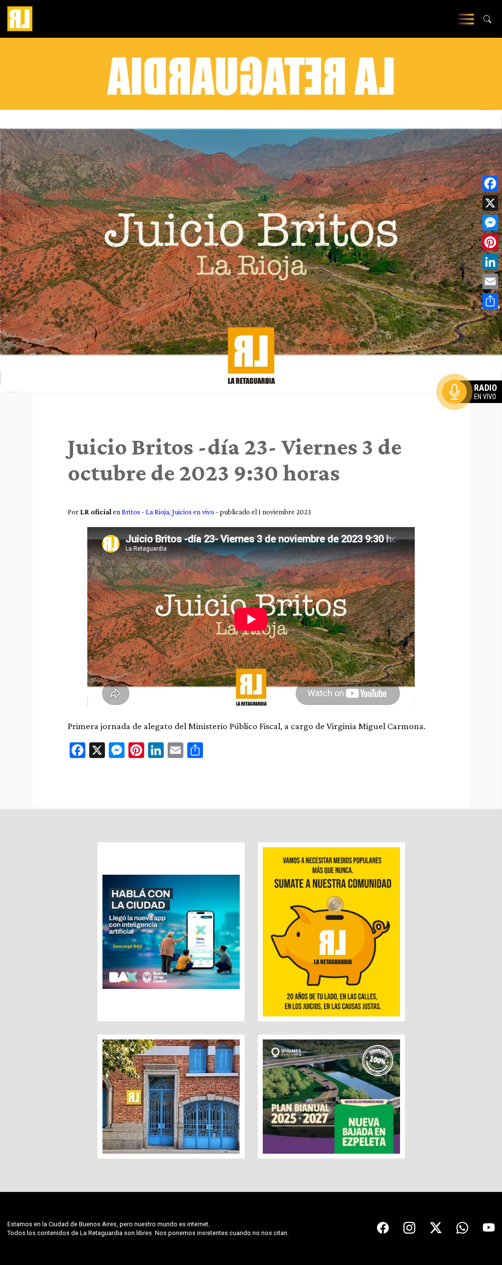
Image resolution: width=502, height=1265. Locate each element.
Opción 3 (475, 415)
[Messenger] (490, 222)
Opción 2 (475, 411)
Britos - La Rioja (145, 511)
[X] (490, 203)
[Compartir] (490, 301)
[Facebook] (490, 183)
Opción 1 (475, 407)
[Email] (490, 281)
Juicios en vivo (193, 511)
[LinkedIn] (490, 262)
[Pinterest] (490, 242)
